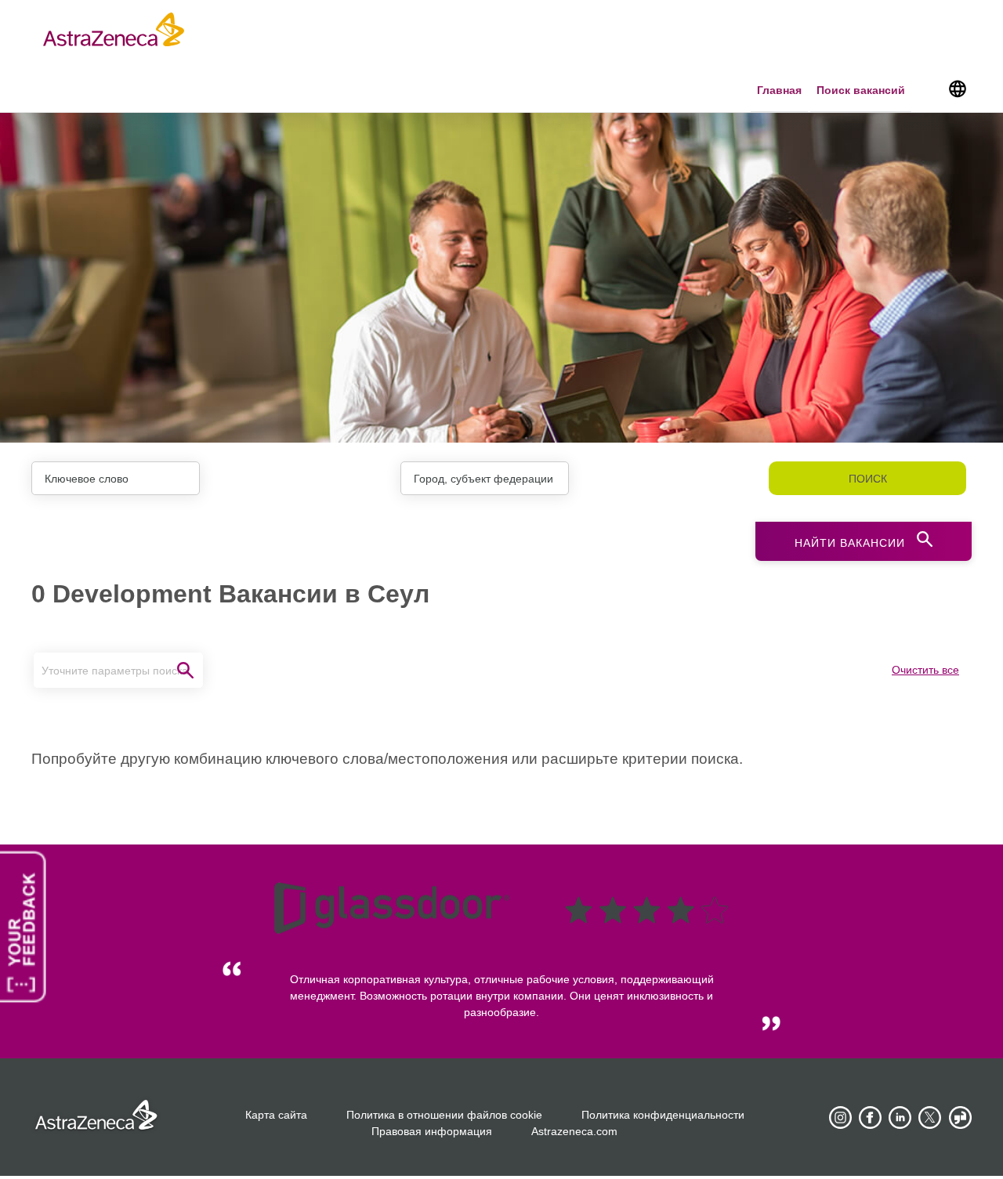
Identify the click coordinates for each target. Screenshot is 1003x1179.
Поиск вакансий (861, 90)
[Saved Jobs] (928, 92)
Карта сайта (276, 1114)
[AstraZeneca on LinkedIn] (900, 1118)
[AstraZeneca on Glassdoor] (960, 1118)
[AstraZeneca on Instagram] (841, 1118)
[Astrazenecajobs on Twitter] (930, 1118)
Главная (779, 90)
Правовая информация (431, 1131)
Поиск (868, 478)
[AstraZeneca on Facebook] (870, 1118)
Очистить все (925, 670)
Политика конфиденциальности (662, 1114)
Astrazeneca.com (574, 1131)
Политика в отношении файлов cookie (444, 1114)
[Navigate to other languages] (957, 87)
